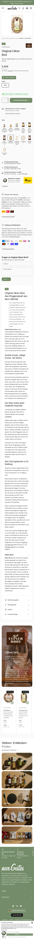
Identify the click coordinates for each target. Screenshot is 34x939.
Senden (5, 279)
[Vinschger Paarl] (4, 149)
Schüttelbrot (8, 416)
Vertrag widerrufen (17, 915)
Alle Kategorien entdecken (9, 750)
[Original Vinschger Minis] (17, 137)
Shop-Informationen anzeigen (12, 113)
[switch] (3, 936)
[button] (3, 8)
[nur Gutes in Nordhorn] (27, 8)
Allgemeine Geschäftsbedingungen (23, 919)
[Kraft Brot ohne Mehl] (17, 125)
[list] (17, 854)
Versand (10, 70)
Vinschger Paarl (9, 547)
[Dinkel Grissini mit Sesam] (10, 125)
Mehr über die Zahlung (8, 249)
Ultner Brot (6, 47)
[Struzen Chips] (29, 137)
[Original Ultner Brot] (10, 137)
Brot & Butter (10, 38)
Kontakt (11, 919)
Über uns (5, 186)
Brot (16, 38)
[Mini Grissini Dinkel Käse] (23, 125)
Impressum (5, 919)
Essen (3, 38)
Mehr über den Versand (8, 216)
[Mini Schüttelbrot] (4, 137)
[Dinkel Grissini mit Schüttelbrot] (4, 125)
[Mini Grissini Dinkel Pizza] (29, 125)
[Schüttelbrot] (23, 137)
